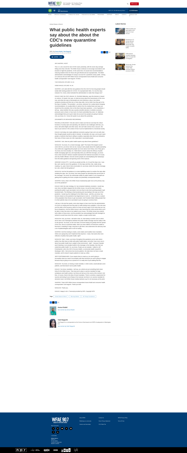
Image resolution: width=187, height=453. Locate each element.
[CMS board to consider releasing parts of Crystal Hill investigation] (120, 56)
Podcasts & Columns (88, 14)
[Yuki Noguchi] (53, 323)
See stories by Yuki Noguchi (66, 326)
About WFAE (82, 417)
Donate (135, 4)
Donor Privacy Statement (104, 421)
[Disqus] (93, 355)
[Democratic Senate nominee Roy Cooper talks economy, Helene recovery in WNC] (120, 67)
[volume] (54, 10)
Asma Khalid (59, 51)
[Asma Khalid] (53, 310)
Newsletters (133, 15)
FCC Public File (102, 424)
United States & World (56, 24)
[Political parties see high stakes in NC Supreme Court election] (120, 31)
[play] (50, 10)
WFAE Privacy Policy (122, 417)
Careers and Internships (85, 424)
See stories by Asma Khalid (66, 310)
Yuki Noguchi (67, 51)
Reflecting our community (85, 421)
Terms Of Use (121, 421)
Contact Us (101, 417)
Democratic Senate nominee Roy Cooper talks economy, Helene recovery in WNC (131, 68)
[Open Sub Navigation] (49, 16)
